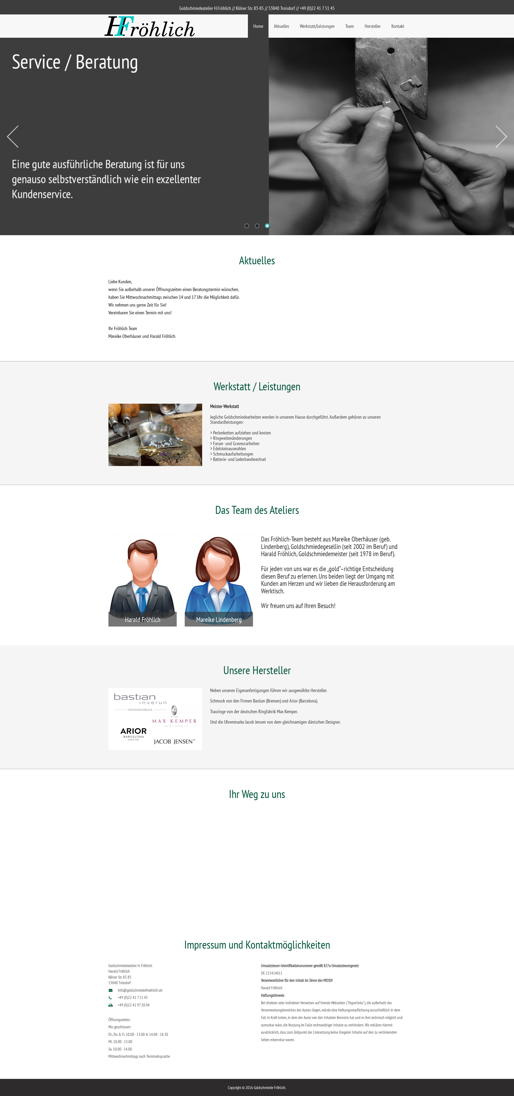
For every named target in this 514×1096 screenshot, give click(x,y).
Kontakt (397, 26)
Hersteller (373, 26)
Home (258, 26)
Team (349, 26)
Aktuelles (281, 26)
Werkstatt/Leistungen (317, 26)
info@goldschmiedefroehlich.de (140, 990)
